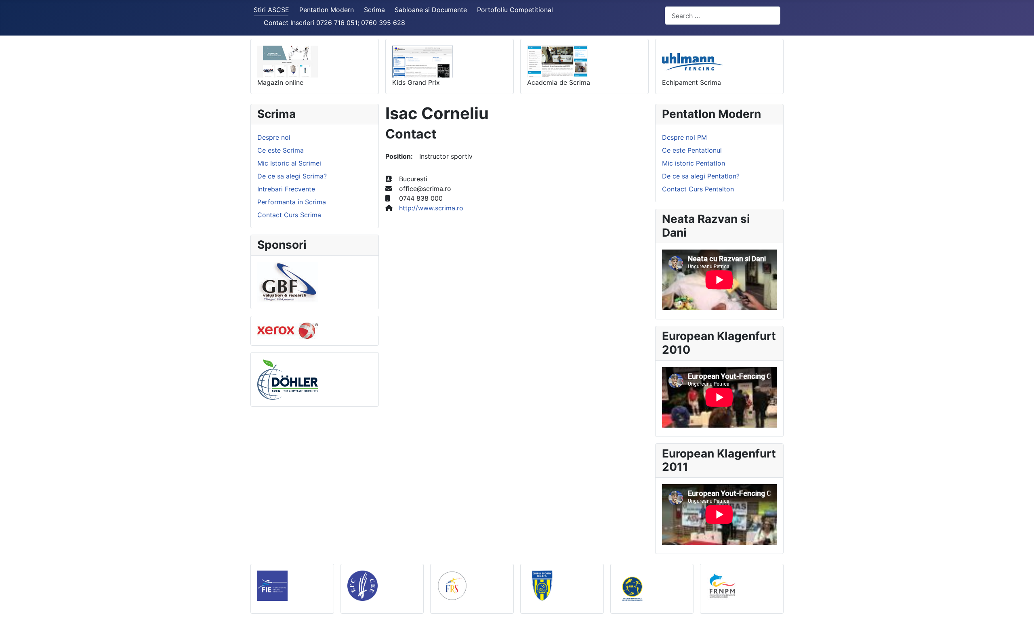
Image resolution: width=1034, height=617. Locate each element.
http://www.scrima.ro (431, 208)
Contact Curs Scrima (289, 215)
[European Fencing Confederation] (362, 585)
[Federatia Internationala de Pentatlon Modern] (632, 588)
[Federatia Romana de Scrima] (452, 585)
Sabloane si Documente (431, 10)
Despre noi (273, 137)
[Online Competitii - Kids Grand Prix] (422, 61)
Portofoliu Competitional (515, 10)
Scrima (374, 10)
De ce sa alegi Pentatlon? (701, 176)
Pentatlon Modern (326, 10)
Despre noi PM (684, 137)
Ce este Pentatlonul (692, 150)
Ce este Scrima (280, 150)
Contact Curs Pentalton (698, 189)
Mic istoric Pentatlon (693, 163)
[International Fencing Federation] (272, 585)
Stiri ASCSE (271, 10)
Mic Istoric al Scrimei (289, 163)
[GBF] (287, 281)
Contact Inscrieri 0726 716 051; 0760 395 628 (334, 23)
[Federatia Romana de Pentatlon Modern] (722, 585)
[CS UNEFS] (542, 585)
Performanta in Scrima (291, 202)
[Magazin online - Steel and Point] (287, 61)
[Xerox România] (287, 330)
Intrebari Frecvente (286, 189)
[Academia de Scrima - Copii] (557, 61)
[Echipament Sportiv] (692, 61)
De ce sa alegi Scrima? (292, 176)
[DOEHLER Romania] (287, 379)
